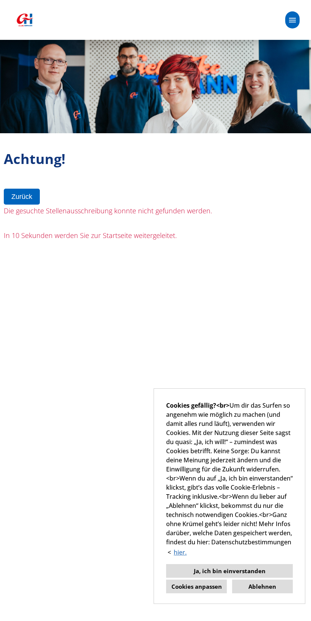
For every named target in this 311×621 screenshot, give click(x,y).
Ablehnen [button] (262, 586)
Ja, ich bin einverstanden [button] (229, 571)
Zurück (21, 196)
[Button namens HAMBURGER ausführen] (292, 19)
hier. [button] (180, 552)
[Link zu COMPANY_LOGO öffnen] (24, 20)
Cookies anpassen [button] (196, 586)
